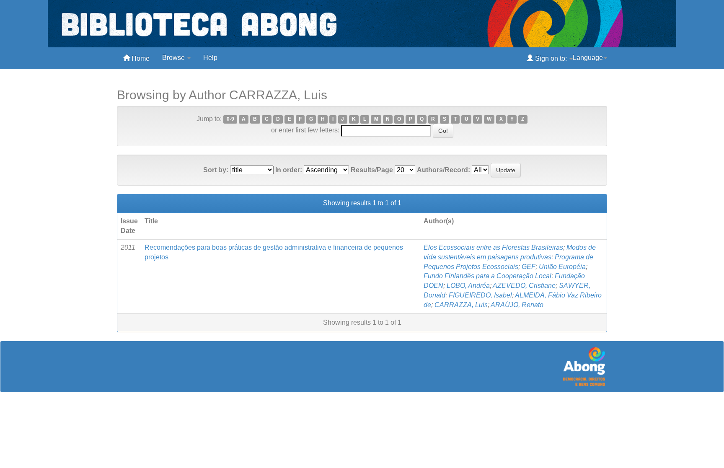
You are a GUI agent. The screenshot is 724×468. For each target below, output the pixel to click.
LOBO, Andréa (468, 285)
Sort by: (215, 169)
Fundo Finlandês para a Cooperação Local (487, 275)
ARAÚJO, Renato (517, 304)
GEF (528, 266)
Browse (174, 57)
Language (588, 57)
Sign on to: (551, 58)
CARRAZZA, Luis (461, 304)
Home (140, 58)
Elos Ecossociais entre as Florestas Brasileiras (493, 247)
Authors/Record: (443, 169)
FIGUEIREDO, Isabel (480, 295)
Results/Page (372, 169)
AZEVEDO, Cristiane (524, 285)
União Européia (562, 266)
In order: (288, 169)
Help (210, 57)
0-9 (230, 119)
